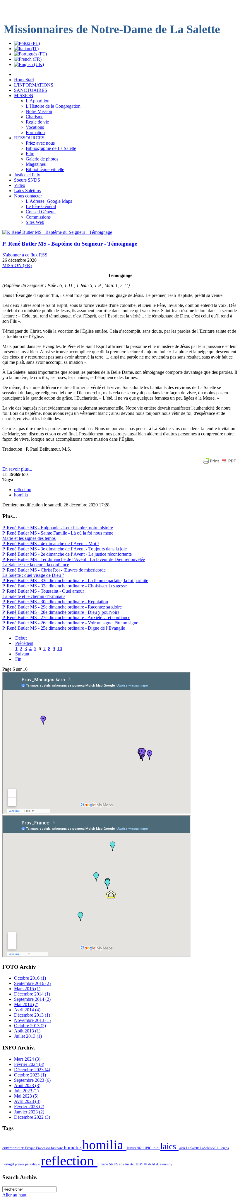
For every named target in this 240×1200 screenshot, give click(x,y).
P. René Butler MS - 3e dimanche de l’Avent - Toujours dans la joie (64, 548)
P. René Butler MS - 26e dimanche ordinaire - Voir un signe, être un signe (70, 622)
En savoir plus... (17, 469)
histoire (57, 1148)
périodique (33, 1164)
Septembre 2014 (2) (32, 999)
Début (21, 638)
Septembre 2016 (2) (32, 983)
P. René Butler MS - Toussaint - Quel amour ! (44, 591)
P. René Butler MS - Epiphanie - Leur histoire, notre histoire (57, 527)
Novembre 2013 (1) (32, 1020)
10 (59, 648)
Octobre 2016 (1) (30, 978)
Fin (18, 659)
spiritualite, (127, 1164)
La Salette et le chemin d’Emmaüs (33, 596)
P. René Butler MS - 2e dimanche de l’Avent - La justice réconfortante (67, 554)
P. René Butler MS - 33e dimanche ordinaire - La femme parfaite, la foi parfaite (75, 580)
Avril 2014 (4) (27, 1009)
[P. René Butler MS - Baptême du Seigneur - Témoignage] (57, 232)
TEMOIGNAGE (147, 1164)
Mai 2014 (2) (26, 1004)
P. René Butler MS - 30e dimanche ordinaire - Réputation (55, 601)
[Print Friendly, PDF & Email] (219, 463)
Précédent (24, 643)
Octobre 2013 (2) (30, 1025)
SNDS (114, 1164)
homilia (21, 494)
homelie (73, 1147)
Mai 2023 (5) (26, 1095)
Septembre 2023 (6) (32, 1080)
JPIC (148, 1148)
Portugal (8, 1164)
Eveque (30, 1148)
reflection (22, 489)
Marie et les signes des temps (29, 538)
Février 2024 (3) (29, 1064)
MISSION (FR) (17, 265)
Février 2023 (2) (29, 1106)
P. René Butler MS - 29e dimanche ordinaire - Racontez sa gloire (62, 606)
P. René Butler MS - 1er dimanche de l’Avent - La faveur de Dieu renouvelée (73, 559)
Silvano (103, 1164)
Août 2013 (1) (27, 1030)
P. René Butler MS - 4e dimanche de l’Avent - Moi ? (50, 543)
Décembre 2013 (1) (32, 1015)
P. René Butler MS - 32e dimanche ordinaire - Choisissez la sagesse (64, 585)
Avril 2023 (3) (27, 1101)
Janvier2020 (135, 1148)
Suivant (22, 653)
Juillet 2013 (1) (28, 1036)
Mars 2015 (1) (27, 988)
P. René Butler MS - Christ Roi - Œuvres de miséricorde (54, 569)
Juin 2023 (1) (26, 1090)
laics (169, 1146)
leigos (225, 1148)
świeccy (166, 1164)
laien (182, 1148)
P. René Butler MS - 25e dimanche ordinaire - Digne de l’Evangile (63, 628)
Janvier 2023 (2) (29, 1111)
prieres (20, 1164)
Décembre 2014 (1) (32, 993)
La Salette (193, 1148)
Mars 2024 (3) (27, 1059)
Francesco (43, 1148)
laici (156, 1148)
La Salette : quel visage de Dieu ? (33, 575)
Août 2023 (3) (27, 1085)
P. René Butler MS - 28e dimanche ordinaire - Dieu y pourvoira (60, 612)
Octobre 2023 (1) (30, 1074)
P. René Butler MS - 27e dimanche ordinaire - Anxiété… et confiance (66, 617)
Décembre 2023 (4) (32, 1069)
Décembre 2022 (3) (32, 1117)
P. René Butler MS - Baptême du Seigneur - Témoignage (69, 244)
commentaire (13, 1147)
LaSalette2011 (210, 1148)
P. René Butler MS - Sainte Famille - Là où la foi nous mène (57, 532)
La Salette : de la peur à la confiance (35, 564)
